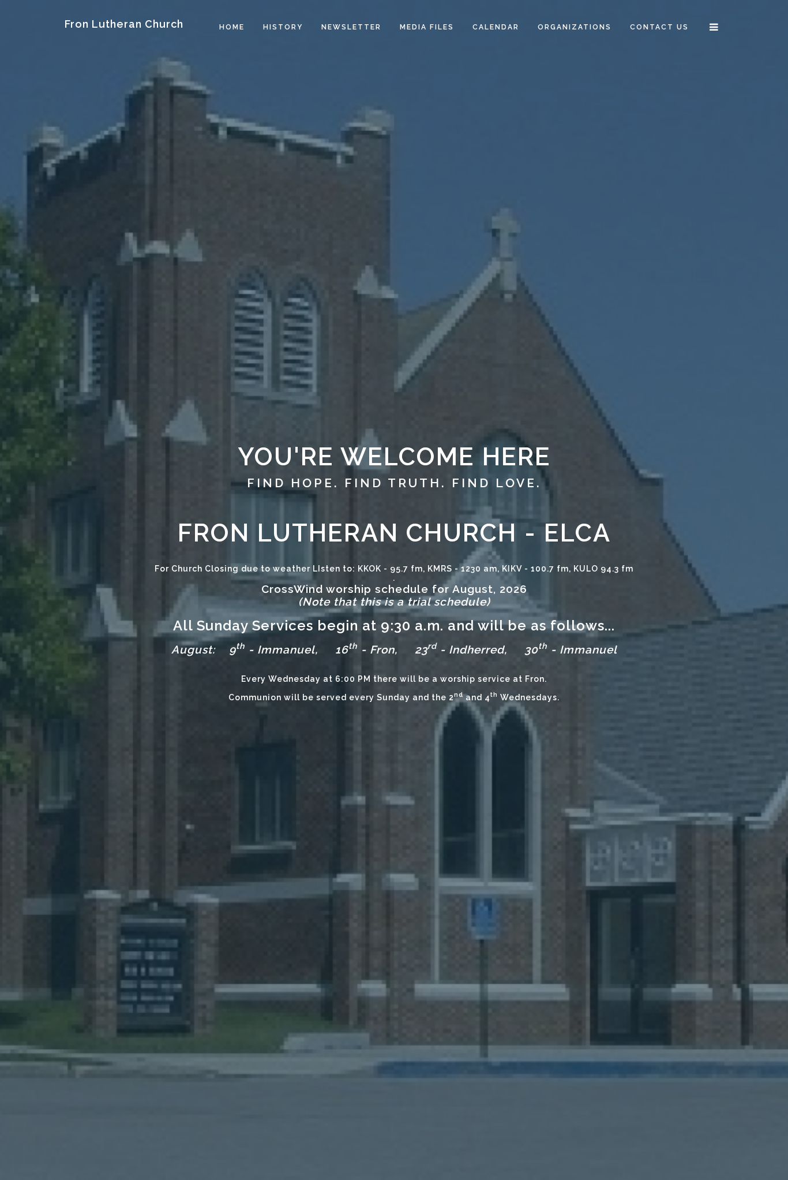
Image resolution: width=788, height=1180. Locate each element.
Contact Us (659, 27)
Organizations (574, 27)
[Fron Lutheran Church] (124, 7)
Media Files (427, 27)
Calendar (495, 27)
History (283, 27)
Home (232, 27)
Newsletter (351, 27)
